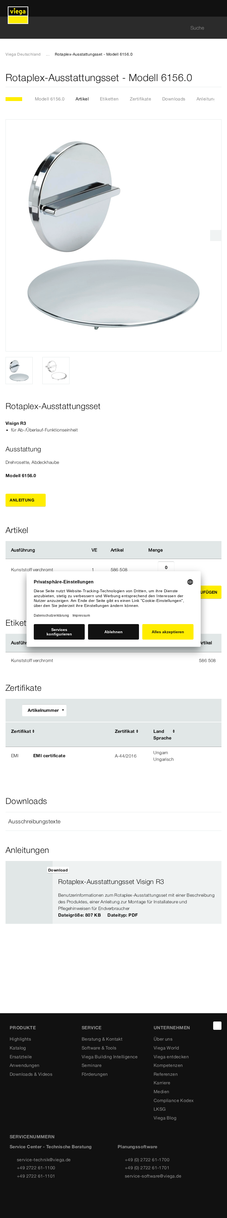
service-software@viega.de (153, 1176)
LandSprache (162, 734)
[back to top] (217, 1026)
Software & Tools (99, 1048)
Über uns (163, 1039)
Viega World (166, 1048)
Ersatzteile (21, 1056)
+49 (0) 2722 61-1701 (147, 1167)
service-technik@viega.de (44, 1159)
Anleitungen (209, 99)
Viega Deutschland (23, 54)
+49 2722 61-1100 (36, 1167)
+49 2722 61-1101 (36, 1176)
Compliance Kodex (174, 1100)
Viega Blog (165, 1118)
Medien (161, 1091)
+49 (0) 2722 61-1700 (147, 1159)
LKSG (160, 1109)
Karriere (162, 1082)
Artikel (82, 99)
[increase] (180, 569)
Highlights (20, 1039)
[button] (113, 821)
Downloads (173, 99)
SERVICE (92, 1027)
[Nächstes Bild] (215, 235)
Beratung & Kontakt (102, 1039)
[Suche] (218, 28)
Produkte (23, 1027)
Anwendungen (24, 1065)
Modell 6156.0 (50, 99)
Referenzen (166, 1074)
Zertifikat (21, 731)
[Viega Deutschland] (18, 8)
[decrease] (151, 569)
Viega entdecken (171, 1056)
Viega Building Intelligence (110, 1056)
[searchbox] (109, 28)
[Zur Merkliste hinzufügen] (218, 77)
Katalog (18, 1048)
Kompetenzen (168, 1065)
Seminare (92, 1065)
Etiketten (109, 99)
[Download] (193, 731)
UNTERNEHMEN (172, 1027)
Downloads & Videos (31, 1074)
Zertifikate (140, 99)
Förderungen (95, 1074)
